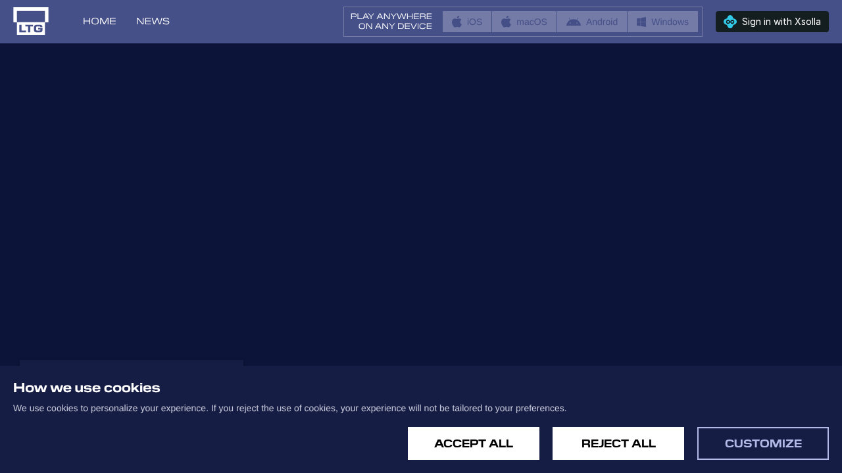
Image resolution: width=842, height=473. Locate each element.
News (153, 22)
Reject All (619, 444)
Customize (763, 444)
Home (99, 22)
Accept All (473, 444)
